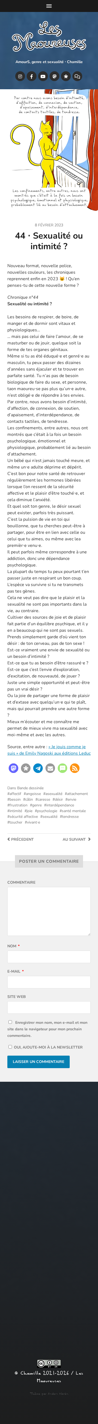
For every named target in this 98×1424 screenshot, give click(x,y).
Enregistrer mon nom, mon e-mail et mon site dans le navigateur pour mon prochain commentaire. (47, 1029)
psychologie (47, 810)
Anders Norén (58, 1394)
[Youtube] (43, 76)
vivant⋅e (33, 822)
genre (37, 805)
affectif (15, 793)
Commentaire (21, 882)
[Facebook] (31, 76)
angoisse (33, 793)
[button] (13, 768)
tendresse (70, 816)
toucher (16, 822)
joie (29, 810)
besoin (15, 799)
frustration (18, 805)
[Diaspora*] (66, 76)
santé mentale (74, 810)
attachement (77, 793)
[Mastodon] (54, 76)
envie (72, 799)
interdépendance (60, 805)
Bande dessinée (30, 788)
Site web (16, 996)
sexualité (49, 816)
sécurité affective (24, 816)
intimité (16, 810)
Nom (13, 946)
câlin (29, 799)
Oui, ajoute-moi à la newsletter (48, 1047)
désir (59, 799)
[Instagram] (20, 76)
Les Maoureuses (60, 1377)
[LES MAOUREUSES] (49, 37)
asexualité (53, 793)
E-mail (15, 971)
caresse (44, 799)
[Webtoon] (77, 76)
